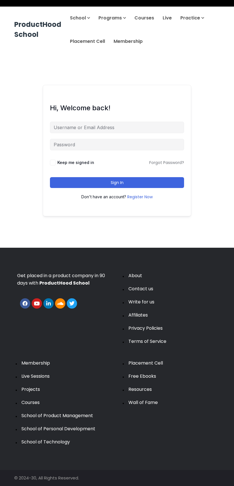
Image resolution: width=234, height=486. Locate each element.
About (135, 275)
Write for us (141, 302)
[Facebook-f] (25, 303)
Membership (128, 41)
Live (167, 18)
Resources (140, 389)
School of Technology (45, 442)
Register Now (140, 197)
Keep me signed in (75, 162)
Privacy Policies (145, 328)
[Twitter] (72, 303)
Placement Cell (87, 41)
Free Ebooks (142, 376)
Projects (30, 389)
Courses (144, 18)
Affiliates (138, 315)
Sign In (117, 182)
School (78, 18)
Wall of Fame (143, 402)
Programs (110, 18)
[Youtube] (37, 303)
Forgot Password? (166, 162)
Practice (190, 18)
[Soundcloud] (60, 303)
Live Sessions (35, 376)
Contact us (140, 288)
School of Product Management (57, 415)
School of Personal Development (58, 428)
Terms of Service (147, 341)
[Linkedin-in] (48, 303)
